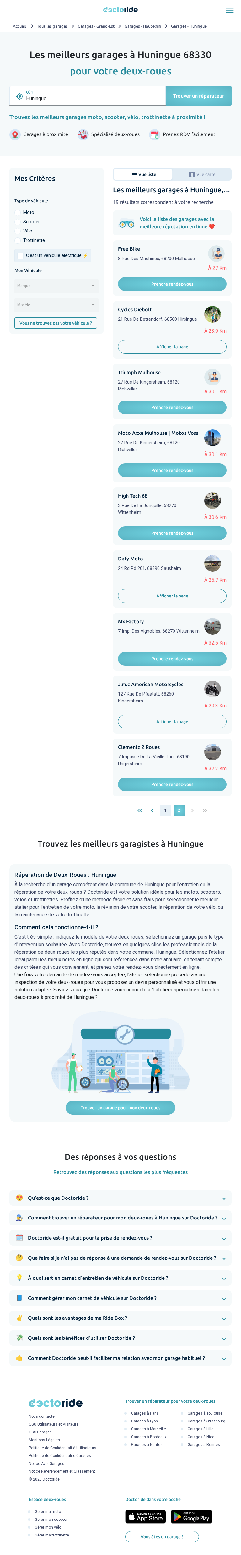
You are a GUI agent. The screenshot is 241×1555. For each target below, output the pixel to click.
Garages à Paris (145, 1413)
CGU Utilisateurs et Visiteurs (53, 1424)
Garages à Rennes (204, 1445)
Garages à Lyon (144, 1421)
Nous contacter (42, 1416)
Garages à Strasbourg (206, 1421)
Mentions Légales (44, 1440)
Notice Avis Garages (46, 1463)
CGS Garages (40, 1432)
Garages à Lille (200, 1429)
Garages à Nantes (147, 1445)
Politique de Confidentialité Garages (60, 1456)
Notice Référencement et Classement (62, 1471)
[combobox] (56, 288)
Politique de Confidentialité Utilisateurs (62, 1448)
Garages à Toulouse (205, 1413)
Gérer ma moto (48, 1511)
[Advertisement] (56, 380)
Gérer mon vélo (48, 1527)
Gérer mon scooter (51, 1519)
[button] (120, 1198)
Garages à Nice (201, 1437)
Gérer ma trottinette (52, 1535)
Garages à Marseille (148, 1429)
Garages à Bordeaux (149, 1437)
